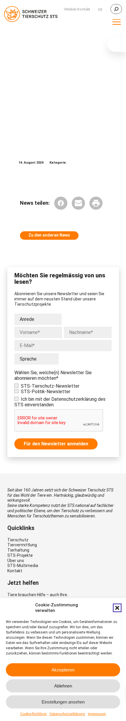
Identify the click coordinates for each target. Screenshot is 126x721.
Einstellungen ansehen (63, 701)
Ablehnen (63, 685)
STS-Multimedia (22, 565)
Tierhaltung (18, 550)
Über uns (15, 560)
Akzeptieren (63, 669)
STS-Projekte (20, 555)
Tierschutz (17, 540)
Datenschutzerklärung (67, 714)
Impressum (97, 714)
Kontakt (14, 570)
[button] (117, 608)
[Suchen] (116, 9)
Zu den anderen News (49, 235)
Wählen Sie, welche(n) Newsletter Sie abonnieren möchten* (53, 375)
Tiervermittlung (22, 544)
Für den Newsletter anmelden (56, 444)
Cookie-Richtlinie (33, 714)
